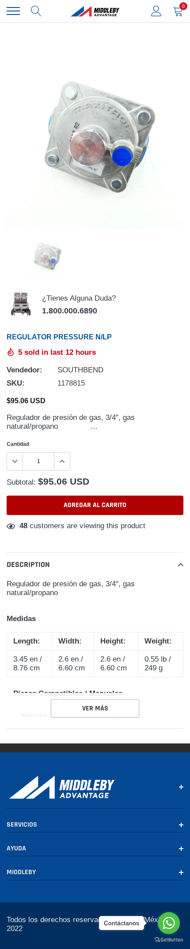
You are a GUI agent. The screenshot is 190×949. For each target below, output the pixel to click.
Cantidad (18, 444)
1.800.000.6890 (69, 310)
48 (23, 526)
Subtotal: (21, 482)
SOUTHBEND (80, 370)
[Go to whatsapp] (169, 923)
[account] (156, 11)
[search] (36, 11)
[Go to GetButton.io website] (169, 940)
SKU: (16, 383)
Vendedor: (24, 370)
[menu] (13, 11)
